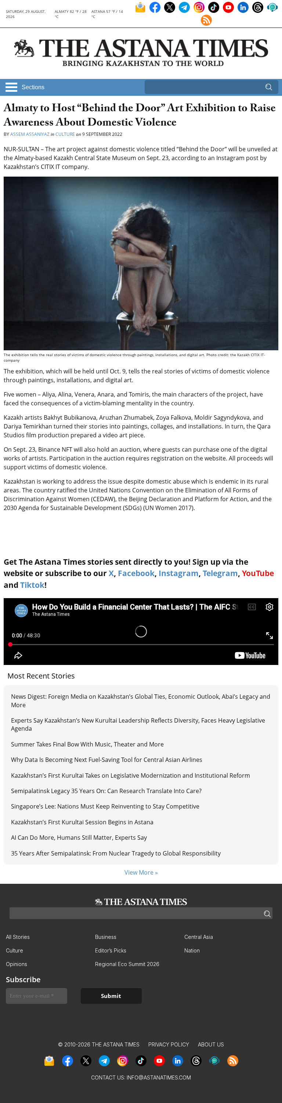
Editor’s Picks (110, 950)
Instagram (179, 573)
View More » (141, 872)
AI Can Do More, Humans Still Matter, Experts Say (79, 837)
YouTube (258, 573)
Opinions (16, 964)
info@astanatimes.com (159, 1077)
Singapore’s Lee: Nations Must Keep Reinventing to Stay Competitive (105, 806)
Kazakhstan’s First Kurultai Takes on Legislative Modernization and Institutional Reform (130, 775)
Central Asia (198, 937)
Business (105, 937)
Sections (33, 87)
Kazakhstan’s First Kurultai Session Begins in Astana (82, 822)
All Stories (18, 937)
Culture (65, 134)
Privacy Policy (168, 1044)
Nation (192, 950)
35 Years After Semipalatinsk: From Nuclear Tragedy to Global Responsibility (116, 853)
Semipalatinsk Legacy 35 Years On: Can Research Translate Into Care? (106, 791)
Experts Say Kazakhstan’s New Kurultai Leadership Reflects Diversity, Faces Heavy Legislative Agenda (138, 724)
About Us (211, 1044)
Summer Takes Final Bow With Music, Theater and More (87, 744)
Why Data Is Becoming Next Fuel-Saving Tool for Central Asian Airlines (106, 760)
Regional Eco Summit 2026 (127, 964)
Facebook (136, 573)
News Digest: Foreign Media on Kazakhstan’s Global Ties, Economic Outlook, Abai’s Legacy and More (140, 700)
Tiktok (32, 585)
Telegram (220, 573)
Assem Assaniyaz (30, 134)
